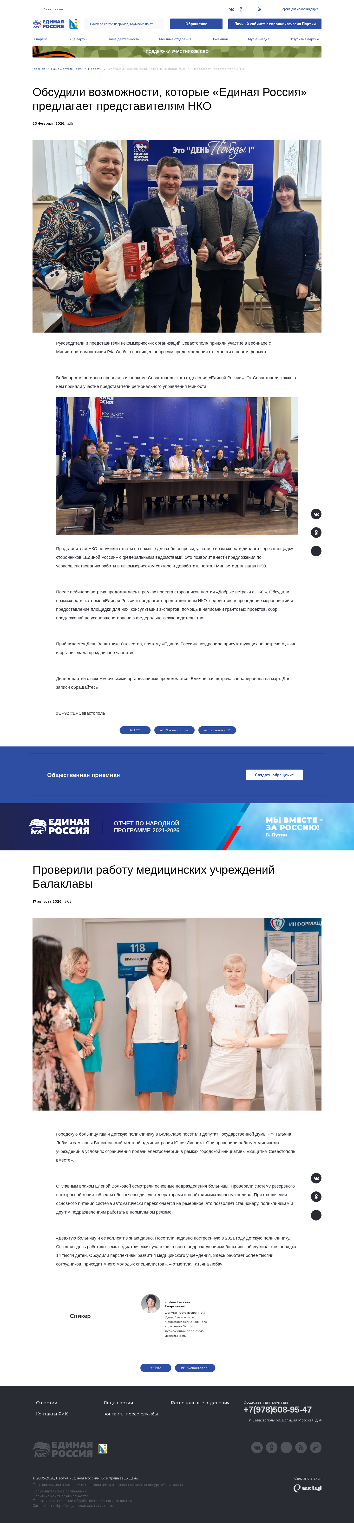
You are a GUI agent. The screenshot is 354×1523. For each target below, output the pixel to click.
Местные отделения (175, 39)
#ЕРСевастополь (174, 730)
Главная (39, 69)
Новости (95, 69)
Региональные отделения (200, 1403)
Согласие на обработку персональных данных (73, 1506)
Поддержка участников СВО (177, 52)
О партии (40, 39)
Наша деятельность (123, 39)
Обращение (196, 24)
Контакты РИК (52, 1414)
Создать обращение (274, 775)
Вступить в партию (304, 39)
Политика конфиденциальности (60, 1496)
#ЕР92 (135, 730)
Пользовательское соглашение (60, 1491)
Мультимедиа (258, 39)
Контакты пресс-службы (131, 1414)
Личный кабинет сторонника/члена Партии (275, 24)
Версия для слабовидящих (299, 9)
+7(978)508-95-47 (277, 1409)
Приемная (219, 39)
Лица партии (77, 39)
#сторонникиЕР (217, 730)
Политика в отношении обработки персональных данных (82, 1501)
